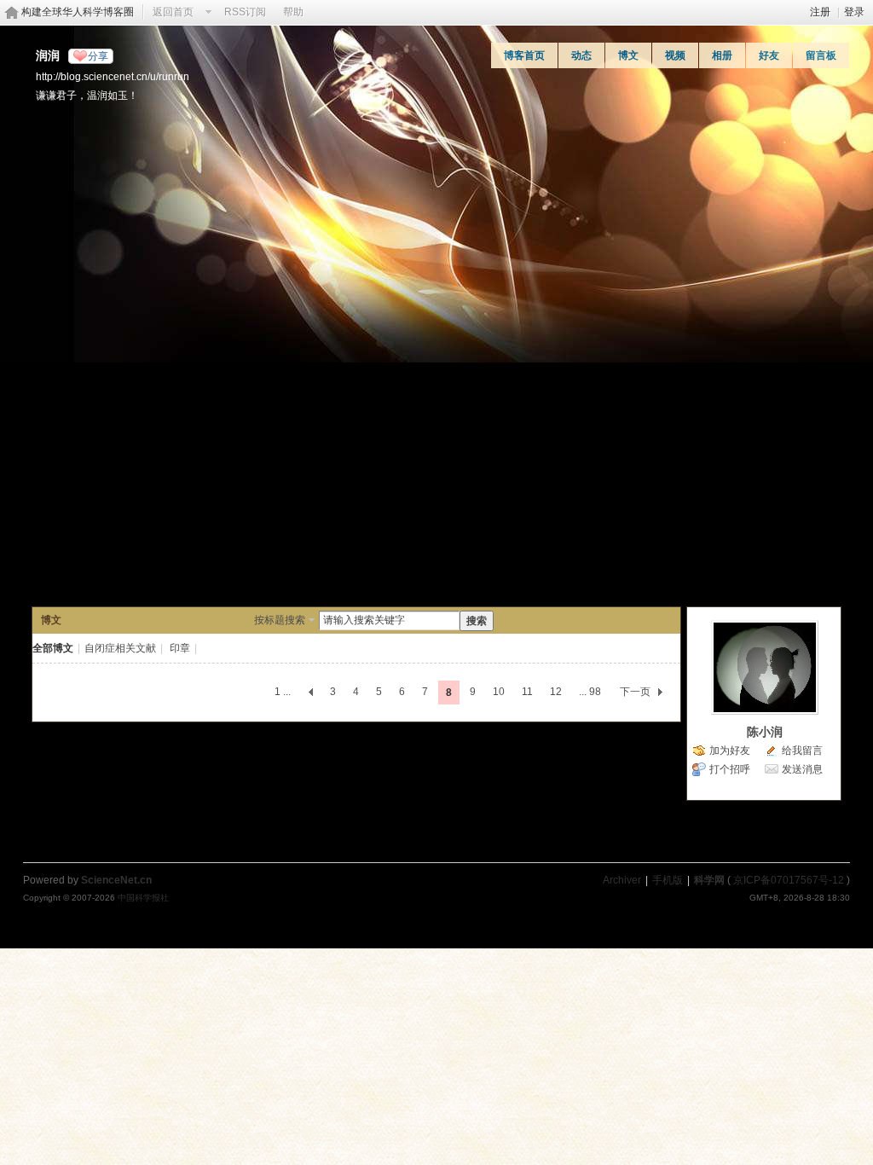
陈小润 (765, 732)
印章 (180, 648)
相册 (722, 55)
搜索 (476, 621)
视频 (675, 55)
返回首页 (173, 12)
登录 (854, 12)
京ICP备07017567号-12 (788, 880)
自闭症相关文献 (120, 648)
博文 (628, 55)
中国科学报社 (143, 897)
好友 (769, 55)
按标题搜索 (279, 620)
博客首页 (524, 55)
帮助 (293, 12)
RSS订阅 (245, 12)
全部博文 (52, 648)
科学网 (709, 880)
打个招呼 (729, 769)
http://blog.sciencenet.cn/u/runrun (112, 76)
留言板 (821, 55)
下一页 (635, 692)
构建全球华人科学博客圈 (77, 12)
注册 (820, 12)
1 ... (283, 692)
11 (527, 692)
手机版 (667, 880)
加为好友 (729, 750)
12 (556, 692)
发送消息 (802, 769)
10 (499, 692)
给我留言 (802, 750)
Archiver (622, 880)
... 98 (590, 692)
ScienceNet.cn (116, 880)
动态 (581, 55)
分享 (98, 56)
